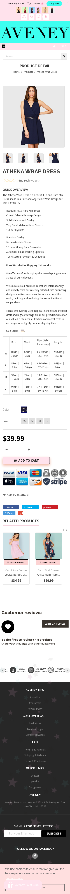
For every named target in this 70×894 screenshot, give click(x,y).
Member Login (35, 729)
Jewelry (35, 781)
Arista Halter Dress (48, 574)
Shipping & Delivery (35, 755)
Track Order (35, 723)
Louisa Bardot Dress (17, 574)
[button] (21, 181)
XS (24, 421)
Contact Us (35, 703)
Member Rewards (35, 734)
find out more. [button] (14, 878)
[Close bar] (68, 2)
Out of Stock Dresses (16, 570)
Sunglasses (35, 787)
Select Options (17, 562)
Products (28, 71)
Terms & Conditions (35, 761)
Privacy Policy (35, 708)
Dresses (35, 775)
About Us (35, 697)
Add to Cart (28, 460)
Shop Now (54, 3)
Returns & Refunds (35, 749)
